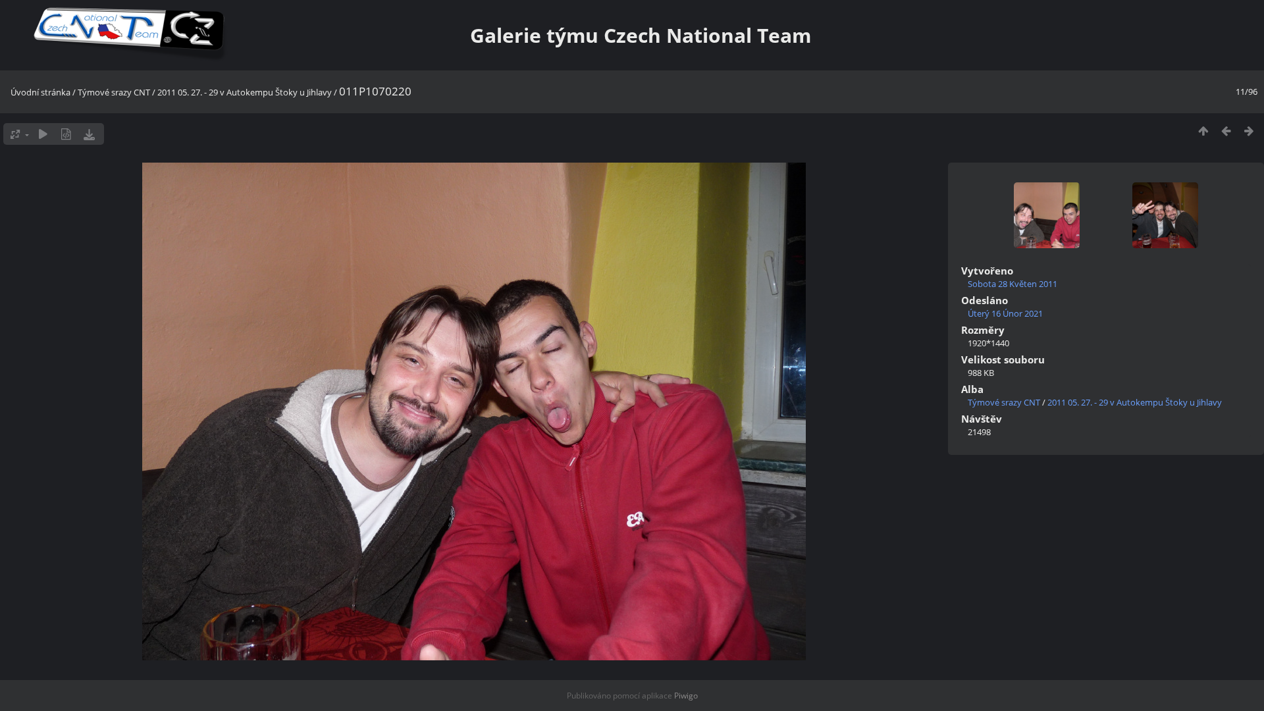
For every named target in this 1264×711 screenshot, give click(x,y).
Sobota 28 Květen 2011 (1012, 284)
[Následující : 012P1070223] (1249, 130)
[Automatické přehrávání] (43, 134)
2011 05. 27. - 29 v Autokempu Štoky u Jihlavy (244, 92)
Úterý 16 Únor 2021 (1005, 313)
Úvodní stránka (40, 92)
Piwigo (686, 695)
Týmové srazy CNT (114, 92)
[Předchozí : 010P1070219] (1226, 130)
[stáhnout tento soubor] (89, 134)
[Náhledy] (1203, 130)
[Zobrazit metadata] (66, 134)
